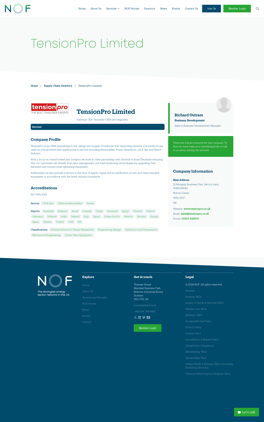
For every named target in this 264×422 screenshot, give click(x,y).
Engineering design (109, 229)
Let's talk (248, 412)
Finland (137, 211)
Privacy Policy (193, 327)
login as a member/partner (204, 146)
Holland (52, 216)
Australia (48, 211)
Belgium (62, 211)
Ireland (75, 216)
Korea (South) (112, 216)
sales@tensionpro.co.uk (195, 213)
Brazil (75, 211)
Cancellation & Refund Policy (202, 339)
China (99, 211)
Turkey (60, 221)
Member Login (237, 8)
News (163, 8)
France (151, 211)
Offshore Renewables (70, 203)
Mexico (128, 216)
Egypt (125, 211)
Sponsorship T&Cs (195, 357)
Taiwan (47, 221)
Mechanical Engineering (46, 235)
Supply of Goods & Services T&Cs (204, 302)
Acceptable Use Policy (198, 321)
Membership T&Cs (196, 351)
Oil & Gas (48, 203)
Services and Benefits (94, 297)
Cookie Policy (193, 333)
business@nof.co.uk (145, 305)
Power (90, 203)
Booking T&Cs (193, 296)
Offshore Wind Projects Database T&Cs (207, 373)
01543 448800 (190, 218)
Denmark (112, 211)
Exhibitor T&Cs (194, 314)
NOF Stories (132, 8)
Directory (149, 8)
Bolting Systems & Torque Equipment (72, 229)
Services (111, 8)
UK (79, 221)
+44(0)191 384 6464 (144, 311)
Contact (87, 321)
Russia (154, 216)
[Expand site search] (257, 8)
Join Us (211, 8)
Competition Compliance (199, 345)
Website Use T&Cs (196, 308)
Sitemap (190, 290)
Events (176, 8)
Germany (37, 216)
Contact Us (191, 8)
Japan (96, 216)
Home (82, 8)
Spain (35, 221)
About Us (95, 8)
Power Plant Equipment (78, 235)
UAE (70, 221)
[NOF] (17, 8)
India (64, 216)
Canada (87, 211)
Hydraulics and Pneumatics (141, 229)
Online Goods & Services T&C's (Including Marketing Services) (209, 365)
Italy (86, 216)
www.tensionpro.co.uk (197, 208)
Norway (141, 216)
